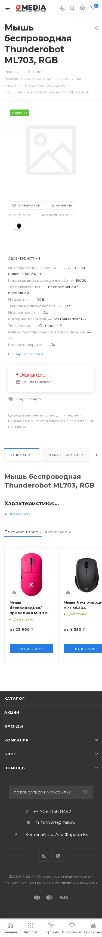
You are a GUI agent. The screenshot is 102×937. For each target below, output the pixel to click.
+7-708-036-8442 (52, 812)
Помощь (14, 768)
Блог (10, 754)
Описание (22, 455)
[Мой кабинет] (82, 8)
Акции (11, 712)
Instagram (44, 856)
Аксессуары (57, 531)
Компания (16, 740)
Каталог (14, 698)
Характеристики (66, 455)
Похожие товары (23, 531)
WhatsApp (58, 856)
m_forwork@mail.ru (55, 822)
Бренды (13, 726)
